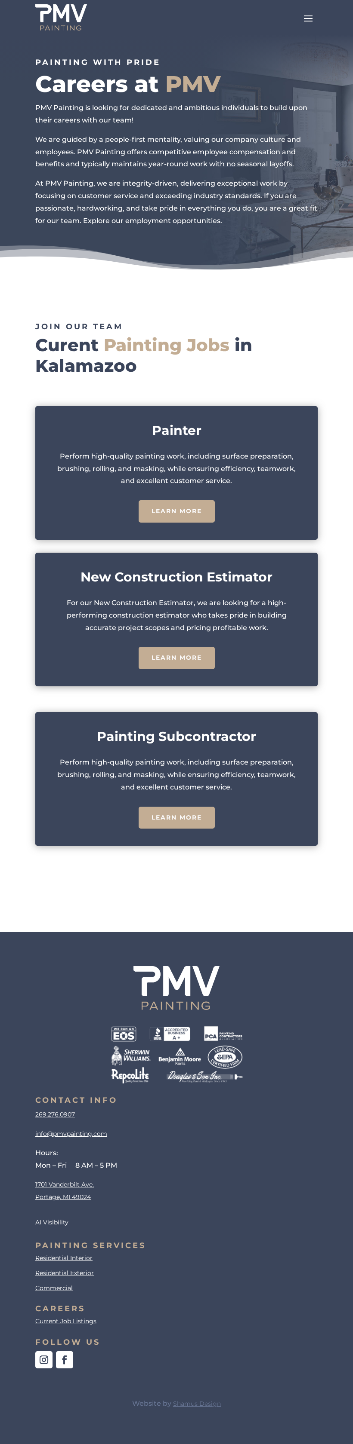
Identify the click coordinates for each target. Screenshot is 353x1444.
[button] (308, 17)
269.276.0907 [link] (55, 1114)
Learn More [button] (177, 511)
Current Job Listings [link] (65, 1321)
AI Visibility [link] (51, 1222)
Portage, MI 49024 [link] (63, 1197)
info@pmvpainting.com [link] (71, 1134)
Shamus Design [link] (197, 1403)
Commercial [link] (54, 1288)
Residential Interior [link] (64, 1258)
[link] (61, 17)
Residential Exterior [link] (64, 1273)
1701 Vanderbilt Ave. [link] (64, 1184)
